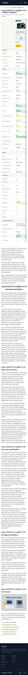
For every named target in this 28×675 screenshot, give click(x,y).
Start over (3, 16)
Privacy (13, 660)
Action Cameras (5, 662)
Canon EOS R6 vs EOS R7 (9, 624)
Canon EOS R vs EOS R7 (9, 631)
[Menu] (25, 2)
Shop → (18, 45)
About (13, 658)
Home (2, 7)
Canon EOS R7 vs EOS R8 (9, 634)
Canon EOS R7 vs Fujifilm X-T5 (11, 627)
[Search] (21, 2)
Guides (3, 666)
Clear (25, 672)
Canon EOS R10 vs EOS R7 (10, 629)
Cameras (3, 658)
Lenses (3, 660)
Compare (7, 7)
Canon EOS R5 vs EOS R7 (9, 622)
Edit (20, 672)
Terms (13, 662)
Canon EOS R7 (8, 248)
